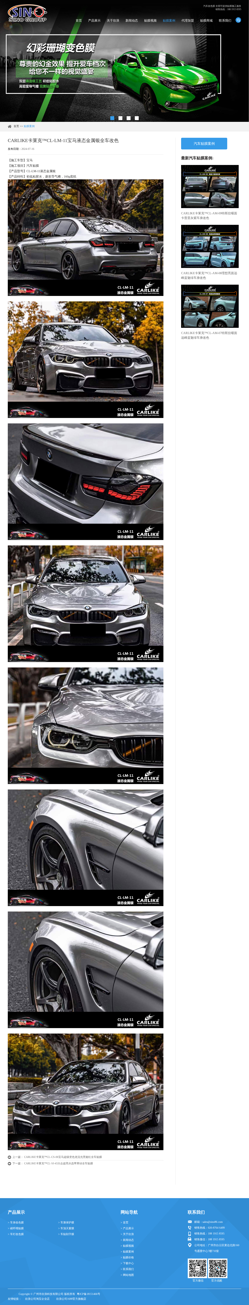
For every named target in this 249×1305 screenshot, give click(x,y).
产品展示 (94, 20)
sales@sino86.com (213, 1221)
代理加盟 (187, 20)
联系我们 (225, 20)
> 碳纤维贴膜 (16, 1228)
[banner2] (137, 118)
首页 (79, 20)
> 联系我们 (127, 1269)
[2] (120, 118)
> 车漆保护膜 (66, 1222)
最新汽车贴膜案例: (197, 158)
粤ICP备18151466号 (88, 1294)
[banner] (112, 118)
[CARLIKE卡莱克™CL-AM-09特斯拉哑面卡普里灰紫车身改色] (210, 186)
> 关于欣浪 (127, 1234)
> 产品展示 (127, 1228)
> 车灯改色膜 (16, 1234)
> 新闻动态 (127, 1240)
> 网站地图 (127, 1275)
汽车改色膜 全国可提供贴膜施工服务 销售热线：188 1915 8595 (222, 8)
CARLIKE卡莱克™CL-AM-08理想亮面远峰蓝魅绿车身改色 (209, 275)
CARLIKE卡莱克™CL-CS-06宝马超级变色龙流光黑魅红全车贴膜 (63, 1157)
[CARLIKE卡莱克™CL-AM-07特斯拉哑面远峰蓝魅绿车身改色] (210, 306)
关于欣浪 (113, 20)
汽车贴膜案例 (204, 144)
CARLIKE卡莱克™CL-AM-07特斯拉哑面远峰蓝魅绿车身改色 (209, 335)
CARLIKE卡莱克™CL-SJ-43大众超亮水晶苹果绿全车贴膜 (58, 1163)
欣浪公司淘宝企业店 (37, 1298)
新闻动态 (131, 20)
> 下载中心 (127, 1263)
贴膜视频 (150, 20)
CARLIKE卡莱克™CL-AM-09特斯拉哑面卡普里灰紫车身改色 (209, 216)
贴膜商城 (206, 20)
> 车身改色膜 (16, 1222)
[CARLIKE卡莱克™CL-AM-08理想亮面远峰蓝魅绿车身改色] (210, 246)
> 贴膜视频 (127, 1245)
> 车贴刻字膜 (66, 1234)
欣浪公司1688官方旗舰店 (71, 1298)
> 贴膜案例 (127, 1251)
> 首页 (124, 1222)
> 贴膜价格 (127, 1257)
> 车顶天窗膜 (66, 1228)
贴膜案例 (169, 20)
